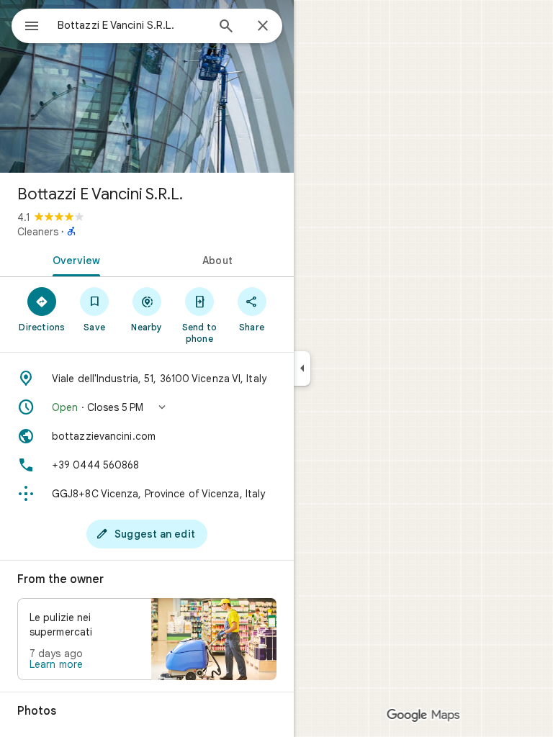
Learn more (56, 664)
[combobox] (132, 25)
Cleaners (37, 231)
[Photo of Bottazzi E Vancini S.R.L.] (147, 86)
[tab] (73, 259)
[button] (147, 407)
